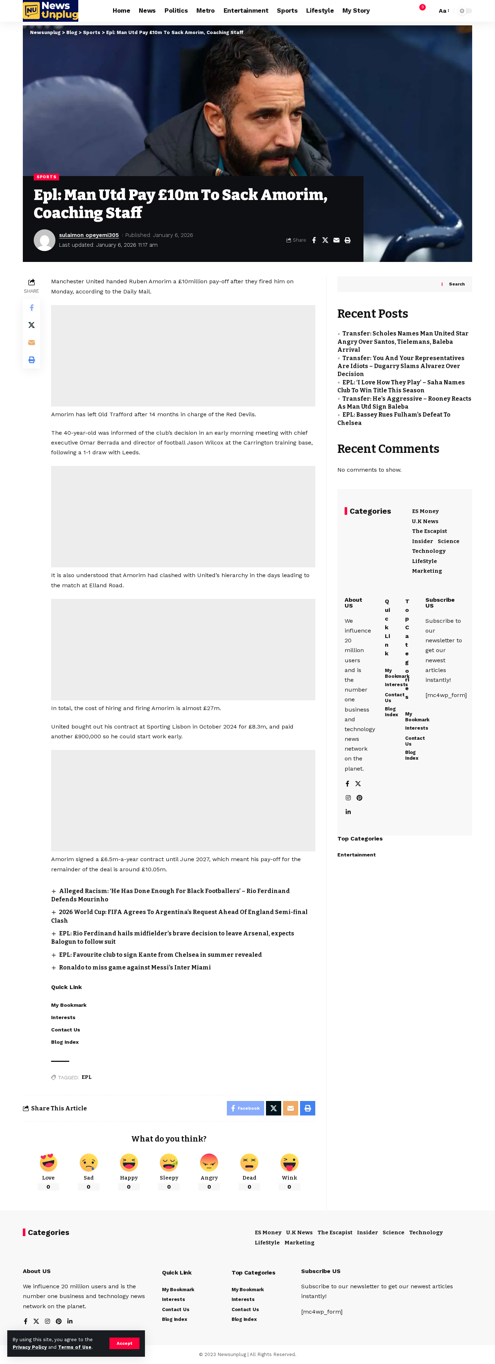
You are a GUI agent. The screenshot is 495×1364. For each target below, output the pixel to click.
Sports (46, 176)
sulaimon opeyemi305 (89, 235)
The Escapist (429, 531)
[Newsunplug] (50, 11)
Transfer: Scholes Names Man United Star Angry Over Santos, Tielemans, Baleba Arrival (403, 342)
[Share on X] (325, 240)
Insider (422, 541)
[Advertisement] (183, 355)
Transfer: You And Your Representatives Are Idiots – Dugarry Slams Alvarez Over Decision (401, 366)
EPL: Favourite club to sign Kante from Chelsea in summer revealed (160, 954)
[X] (358, 784)
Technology (429, 551)
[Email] (336, 240)
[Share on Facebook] (314, 240)
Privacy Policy (30, 1347)
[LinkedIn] (348, 813)
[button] (124, 1343)
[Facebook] (347, 784)
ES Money (425, 511)
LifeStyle (424, 561)
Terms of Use (74, 1347)
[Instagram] (348, 798)
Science (448, 541)
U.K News (425, 521)
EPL (87, 1077)
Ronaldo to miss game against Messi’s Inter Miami (135, 967)
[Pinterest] (359, 798)
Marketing (427, 571)
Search (457, 284)
